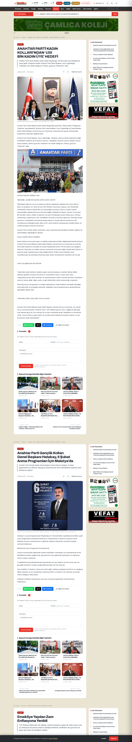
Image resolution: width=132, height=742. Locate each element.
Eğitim (96, 9)
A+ (68, 72)
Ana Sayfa (16, 37)
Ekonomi (48, 9)
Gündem (26, 9)
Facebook (49, 325)
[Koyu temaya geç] (112, 3)
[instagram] (117, 9)
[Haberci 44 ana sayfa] (20, 3)
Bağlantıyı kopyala (77, 72)
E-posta (60, 342)
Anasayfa (18, 9)
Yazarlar (76, 3)
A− (64, 72)
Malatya (40, 9)
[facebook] (111, 9)
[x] (108, 9)
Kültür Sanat (77, 9)
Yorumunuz (22, 350)
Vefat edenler (87, 9)
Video (68, 3)
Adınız (21, 342)
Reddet (103, 738)
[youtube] (114, 9)
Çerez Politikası (53, 738)
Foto (60, 3)
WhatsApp (30, 325)
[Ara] (107, 3)
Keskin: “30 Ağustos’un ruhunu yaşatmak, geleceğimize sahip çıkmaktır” (60, 14)
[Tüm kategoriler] (116, 3)
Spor (62, 9)
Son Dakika (86, 3)
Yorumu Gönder (26, 366)
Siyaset (56, 9)
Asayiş (33, 9)
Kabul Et (113, 738)
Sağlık (68, 9)
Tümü (115, 14)
